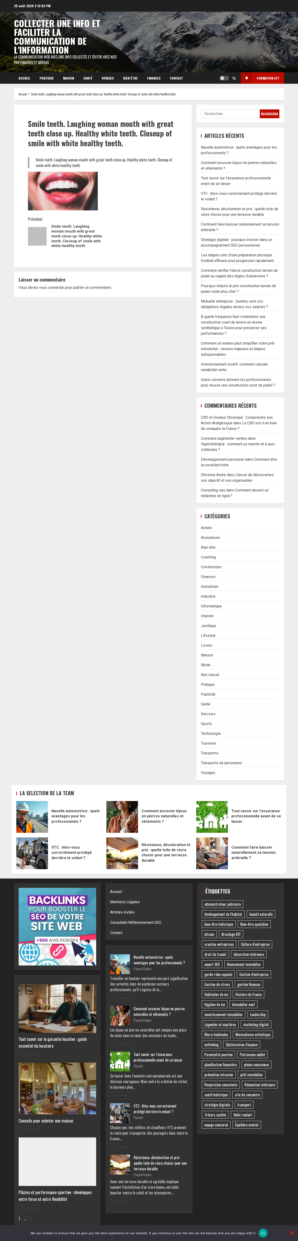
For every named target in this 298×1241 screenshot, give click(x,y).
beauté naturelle (261, 914)
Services (208, 714)
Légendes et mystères (220, 1024)
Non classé (210, 675)
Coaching (208, 557)
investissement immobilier (223, 1014)
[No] (292, 1233)
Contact (176, 78)
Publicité (208, 694)
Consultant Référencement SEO (135, 922)
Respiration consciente (220, 1085)
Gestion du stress (217, 984)
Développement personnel (222, 459)
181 (29, 1218)
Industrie (208, 596)
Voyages (108, 78)
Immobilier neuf (243, 1004)
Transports (209, 753)
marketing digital (256, 1024)
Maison (68, 78)
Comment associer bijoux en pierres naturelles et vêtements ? (122, 817)
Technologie (211, 733)
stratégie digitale (217, 1105)
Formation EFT (268, 78)
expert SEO (212, 964)
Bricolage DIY (231, 934)
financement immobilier (244, 964)
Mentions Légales (125, 902)
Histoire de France (248, 994)
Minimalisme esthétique (252, 1034)
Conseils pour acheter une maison (46, 1120)
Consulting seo (213, 490)
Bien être (130, 78)
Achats (206, 528)
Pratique (47, 78)
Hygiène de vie (214, 1004)
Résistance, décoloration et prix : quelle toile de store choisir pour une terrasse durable (122, 853)
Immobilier (209, 586)
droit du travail (215, 954)
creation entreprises (219, 944)
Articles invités (122, 912)
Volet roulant (243, 1115)
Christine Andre (213, 475)
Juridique (208, 626)
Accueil (24, 78)
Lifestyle (208, 635)
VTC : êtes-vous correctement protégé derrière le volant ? (32, 853)
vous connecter (51, 287)
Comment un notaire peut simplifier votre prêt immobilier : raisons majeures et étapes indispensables (237, 349)
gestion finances (249, 984)
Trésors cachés (215, 1115)
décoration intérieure (249, 954)
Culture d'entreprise (255, 944)
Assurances (210, 537)
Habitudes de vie (216, 994)
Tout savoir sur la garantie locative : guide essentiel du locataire (53, 1042)
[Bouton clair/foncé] (224, 78)
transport (244, 1105)
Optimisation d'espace (241, 1044)
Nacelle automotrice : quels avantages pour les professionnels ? (32, 817)
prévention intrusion (218, 1074)
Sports (206, 724)
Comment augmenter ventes (224, 438)
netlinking (211, 1044)
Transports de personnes (221, 763)
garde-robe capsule (218, 974)
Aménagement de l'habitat (223, 914)
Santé (87, 78)
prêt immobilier (251, 1074)
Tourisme (208, 743)
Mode (205, 665)
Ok (263, 1233)
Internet (207, 616)
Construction (211, 567)
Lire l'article (29, 1054)
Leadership (258, 1014)
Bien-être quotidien (254, 924)
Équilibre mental (246, 1125)
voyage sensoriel (216, 1125)
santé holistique (216, 1095)
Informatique (211, 606)
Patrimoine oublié (252, 1054)
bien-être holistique (218, 924)
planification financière (220, 1064)
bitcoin (209, 934)
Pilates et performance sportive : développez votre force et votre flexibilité (55, 1195)
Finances (154, 78)
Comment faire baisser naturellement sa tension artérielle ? (212, 853)
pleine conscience (256, 1064)
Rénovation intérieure (259, 1085)
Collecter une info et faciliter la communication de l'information (57, 36)
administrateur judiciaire (222, 904)
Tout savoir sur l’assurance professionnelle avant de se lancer (212, 817)
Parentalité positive (218, 1054)
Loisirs (206, 645)
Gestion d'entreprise (253, 974)
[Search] (234, 78)
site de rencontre (247, 1095)
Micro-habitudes (216, 1034)
